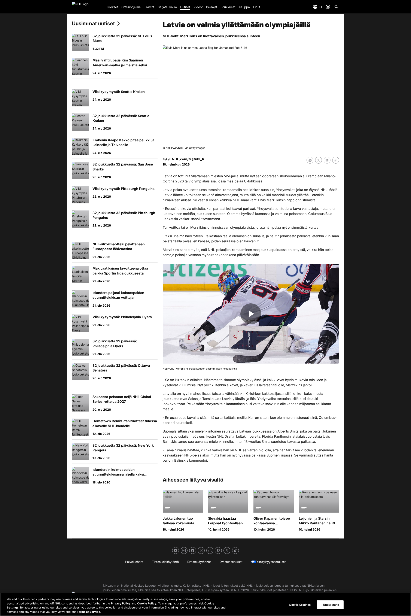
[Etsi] (336, 6)
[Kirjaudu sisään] (328, 6)
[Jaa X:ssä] (318, 160)
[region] (205, 604)
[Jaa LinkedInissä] (327, 160)
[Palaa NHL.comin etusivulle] (87, 7)
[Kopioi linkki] (335, 160)
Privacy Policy (121, 603)
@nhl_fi (198, 159)
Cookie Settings (300, 604)
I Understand (330, 604)
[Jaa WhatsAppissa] (310, 160)
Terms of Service (88, 611)
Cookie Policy (146, 603)
